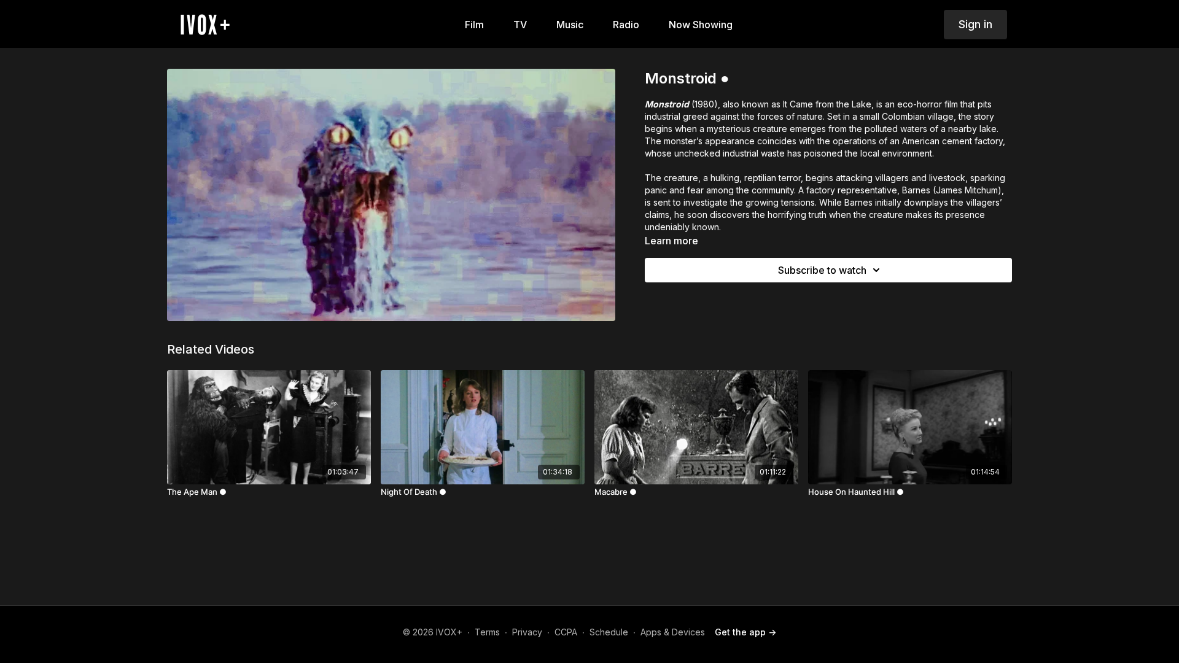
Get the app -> (745, 632)
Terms (487, 632)
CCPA (565, 632)
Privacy (527, 632)
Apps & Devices (672, 632)
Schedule (609, 632)
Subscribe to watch (822, 270)
